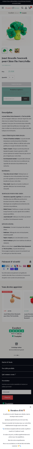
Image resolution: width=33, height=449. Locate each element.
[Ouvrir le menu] (3, 8)
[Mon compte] (26, 8)
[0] (30, 8)
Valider (25, 99)
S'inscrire (7, 397)
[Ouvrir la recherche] (22, 8)
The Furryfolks (6, 65)
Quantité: (4, 77)
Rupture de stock (16, 84)
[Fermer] (30, 407)
